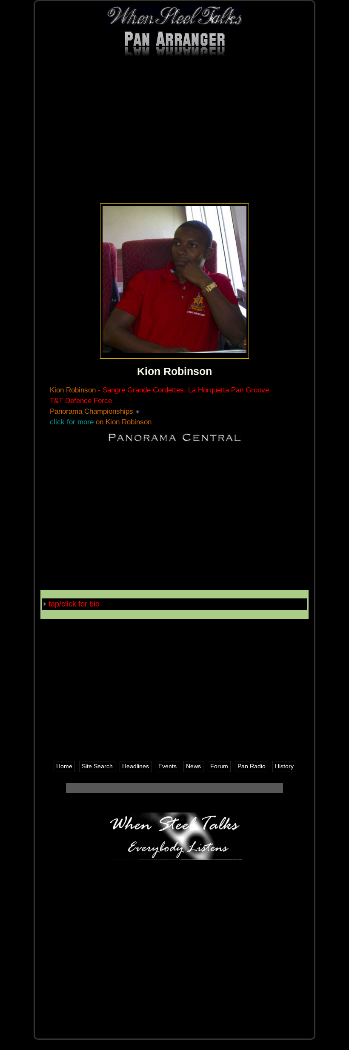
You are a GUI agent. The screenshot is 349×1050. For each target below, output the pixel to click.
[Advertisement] (174, 133)
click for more (72, 422)
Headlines (135, 766)
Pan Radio (251, 766)
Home (64, 766)
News (193, 766)
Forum (219, 766)
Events (167, 766)
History (284, 766)
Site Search (97, 766)
